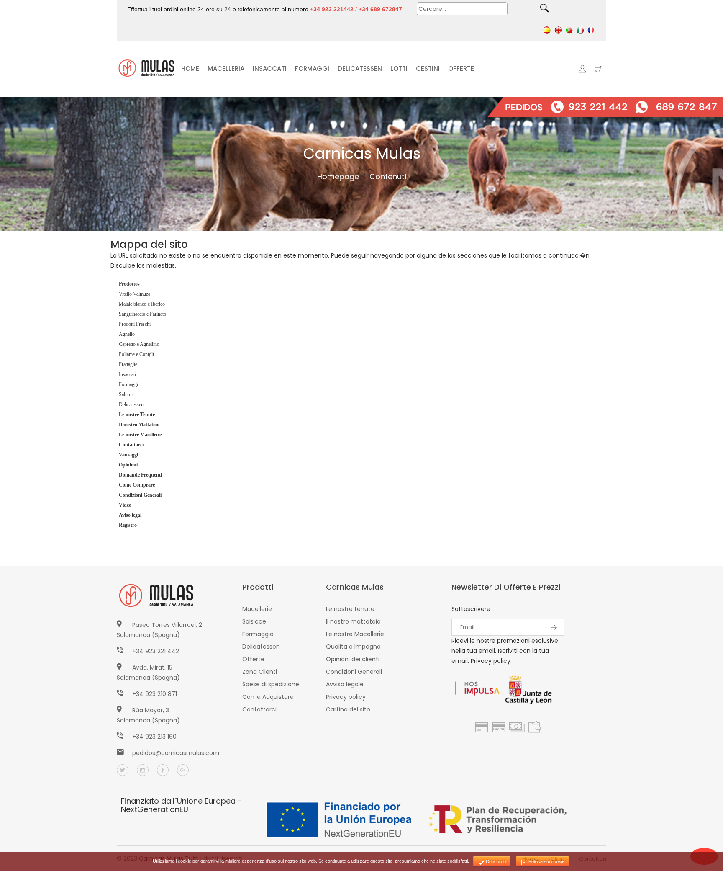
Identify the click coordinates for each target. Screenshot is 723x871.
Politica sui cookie (545, 861)
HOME (190, 68)
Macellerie (257, 609)
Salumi (126, 394)
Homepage (338, 176)
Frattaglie (128, 364)
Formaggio (258, 634)
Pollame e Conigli (136, 354)
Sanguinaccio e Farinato (142, 314)
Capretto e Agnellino (139, 344)
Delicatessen (131, 404)
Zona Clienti (259, 671)
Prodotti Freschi (135, 324)
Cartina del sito (348, 709)
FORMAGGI (312, 68)
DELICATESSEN (360, 68)
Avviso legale (345, 684)
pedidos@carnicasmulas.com (175, 753)
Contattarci (259, 709)
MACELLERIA (226, 68)
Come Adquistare (268, 697)
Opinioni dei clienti (352, 659)
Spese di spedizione (270, 684)
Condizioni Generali (354, 671)
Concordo (495, 861)
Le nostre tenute (350, 609)
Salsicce (254, 621)
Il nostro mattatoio (353, 621)
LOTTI (399, 68)
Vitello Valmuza (134, 294)
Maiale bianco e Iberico (142, 304)
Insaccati (127, 374)
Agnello (127, 334)
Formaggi (128, 384)
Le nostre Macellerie (355, 634)
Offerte (253, 659)
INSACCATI (270, 68)
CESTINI (428, 68)
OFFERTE (461, 68)
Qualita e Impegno (353, 646)
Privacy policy (346, 697)
